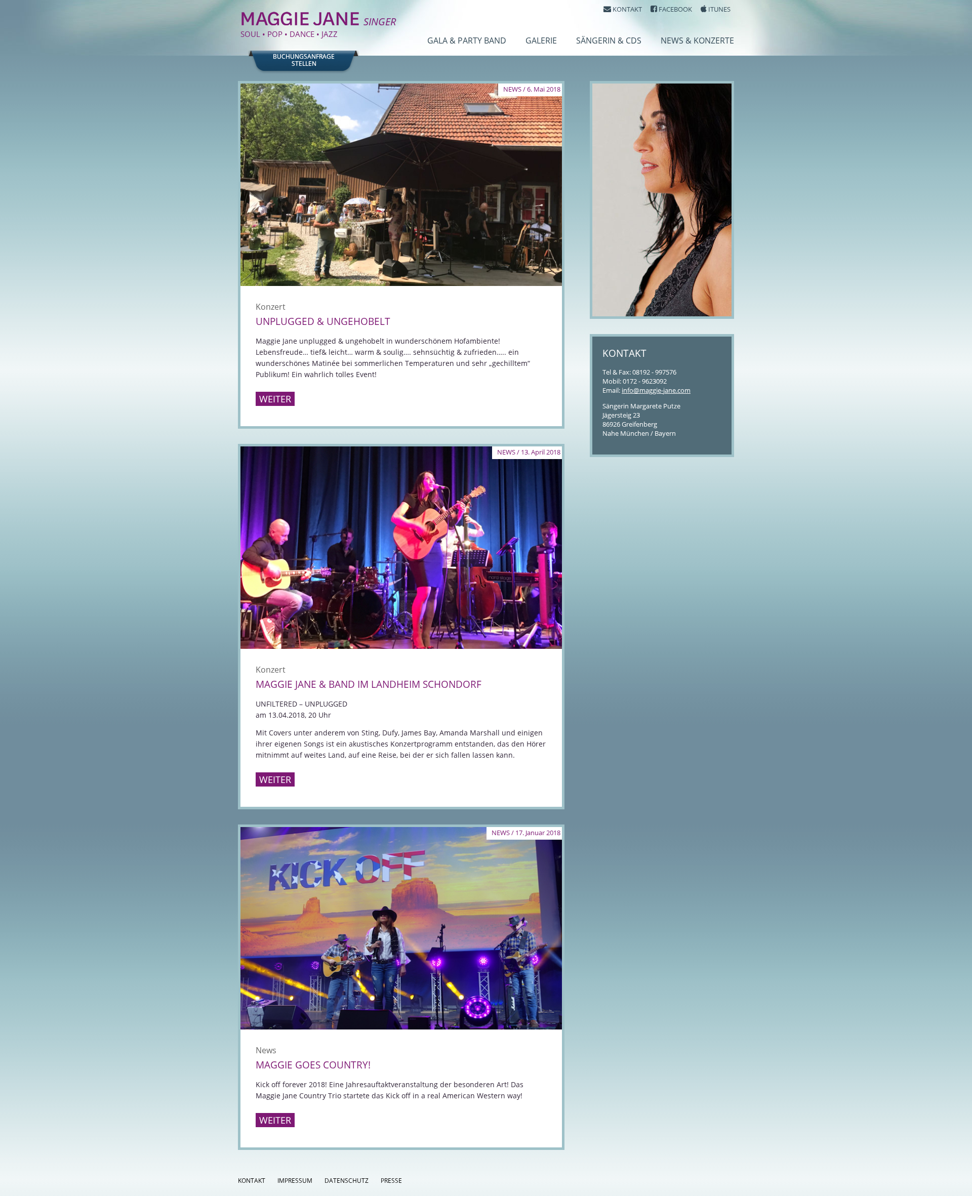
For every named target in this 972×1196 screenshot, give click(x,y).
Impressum (294, 1180)
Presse (391, 1180)
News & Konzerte (697, 40)
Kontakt (251, 1180)
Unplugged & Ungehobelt (323, 321)
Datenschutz (347, 1180)
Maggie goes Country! (313, 1064)
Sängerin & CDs (608, 40)
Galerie (541, 40)
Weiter (275, 399)
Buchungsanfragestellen (304, 60)
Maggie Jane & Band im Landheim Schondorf (368, 684)
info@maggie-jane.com (656, 390)
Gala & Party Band (466, 40)
